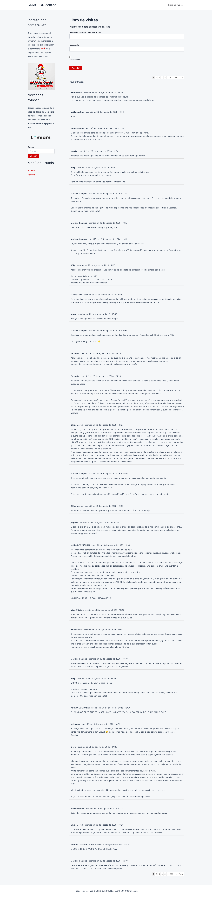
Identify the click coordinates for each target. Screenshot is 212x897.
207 (171, 77)
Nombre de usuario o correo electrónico (85, 32)
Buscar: (31, 147)
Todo (181, 77)
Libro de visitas (175, 5)
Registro (31, 174)
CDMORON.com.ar (42, 5)
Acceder (31, 170)
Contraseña (74, 45)
